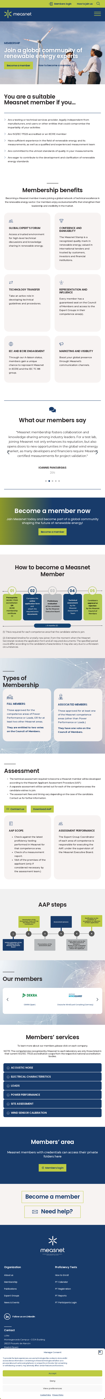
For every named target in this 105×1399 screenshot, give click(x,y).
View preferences (52, 1388)
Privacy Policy (57, 1395)
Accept (52, 1373)
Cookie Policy (45, 1395)
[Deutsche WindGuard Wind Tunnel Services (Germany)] (75, 995)
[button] (100, 1352)
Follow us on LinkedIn (23, 1316)
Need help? (57, 1211)
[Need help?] (35, 1211)
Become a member (52, 1197)
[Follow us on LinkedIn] (7, 1316)
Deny (52, 1381)
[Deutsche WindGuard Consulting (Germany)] (30, 995)
